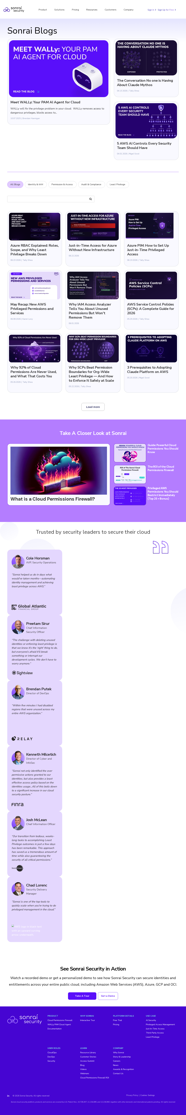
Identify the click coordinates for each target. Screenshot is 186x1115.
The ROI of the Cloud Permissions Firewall (161, 468)
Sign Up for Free (166, 9)
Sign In (151, 9)
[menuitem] (64, 1026)
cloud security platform (25, 1102)
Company (128, 9)
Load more (93, 407)
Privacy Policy (132, 1095)
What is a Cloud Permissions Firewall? (52, 499)
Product (43, 9)
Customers (111, 9)
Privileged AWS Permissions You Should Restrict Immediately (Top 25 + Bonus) (163, 493)
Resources (92, 9)
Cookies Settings (147, 1095)
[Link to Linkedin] (8, 1096)
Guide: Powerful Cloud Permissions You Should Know (163, 448)
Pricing (75, 9)
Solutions (59, 9)
